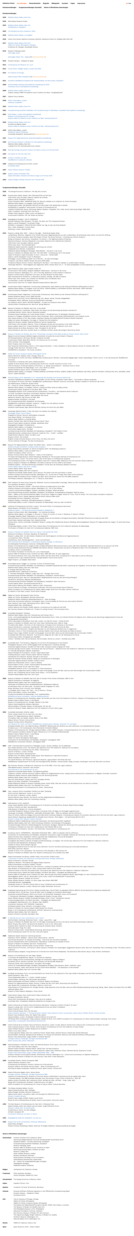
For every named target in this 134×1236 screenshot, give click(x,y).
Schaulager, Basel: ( (19, 57)
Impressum (81, 3)
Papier (73, 3)
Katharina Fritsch (9, 3)
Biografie (46, 3)
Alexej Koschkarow (37, 57)
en (130, 3)
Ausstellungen (22, 3)
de (127, 3)
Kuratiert (65, 3)
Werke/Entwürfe (34, 3)
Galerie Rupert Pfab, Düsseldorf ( (19, 76)
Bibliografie (55, 3)
